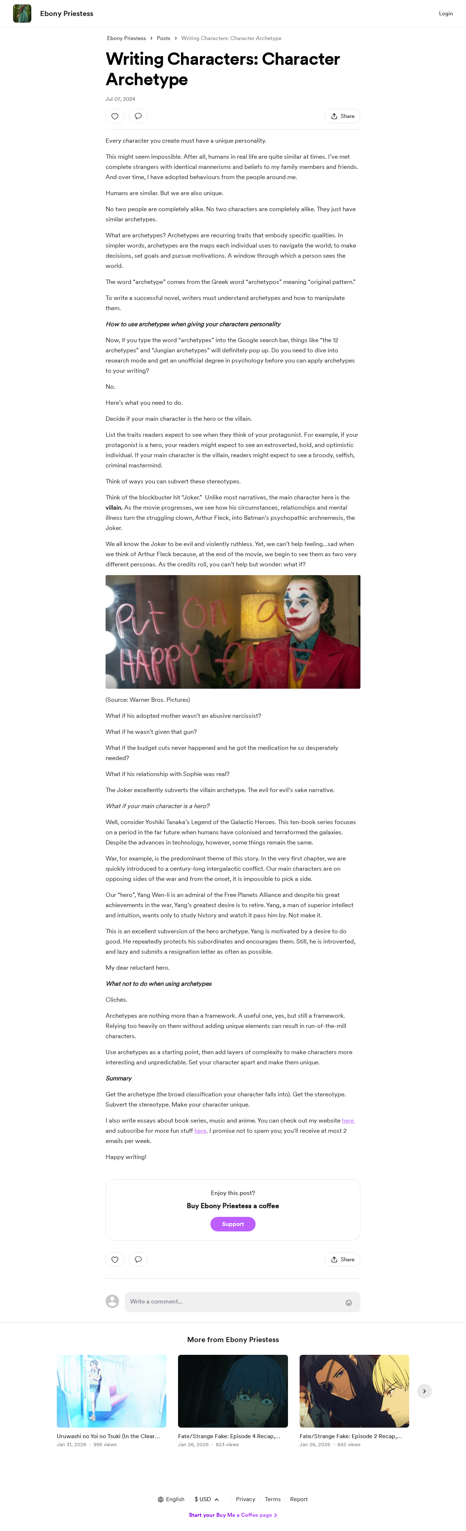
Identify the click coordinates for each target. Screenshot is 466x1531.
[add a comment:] (138, 116)
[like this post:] (115, 116)
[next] (424, 1391)
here (348, 1120)
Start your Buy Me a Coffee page (230, 1515)
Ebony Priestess (66, 13)
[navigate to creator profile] (22, 13)
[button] (170, 1499)
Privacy (245, 1499)
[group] (111, 1402)
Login (446, 13)
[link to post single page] (111, 1402)
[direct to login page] (242, 1302)
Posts (163, 38)
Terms (273, 1499)
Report (299, 1499)
